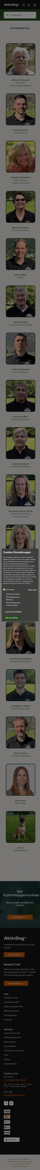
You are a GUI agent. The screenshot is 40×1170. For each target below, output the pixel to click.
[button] (32, 589)
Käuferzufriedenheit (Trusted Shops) (13, 604)
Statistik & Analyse (13, 594)
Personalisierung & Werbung (12, 598)
